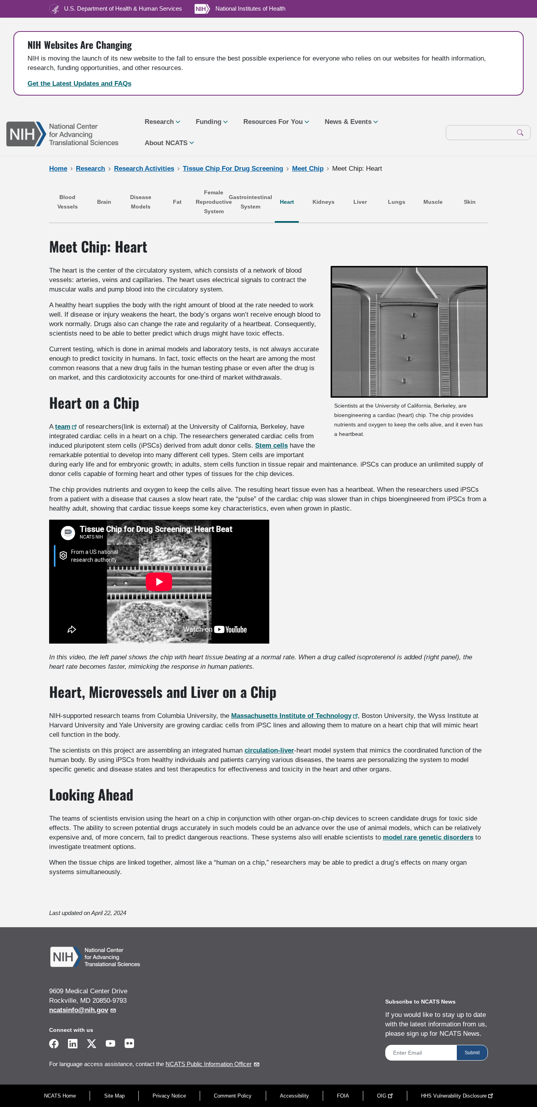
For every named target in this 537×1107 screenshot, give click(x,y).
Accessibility (294, 1096)
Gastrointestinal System (250, 202)
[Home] (62, 132)
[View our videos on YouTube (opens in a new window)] (110, 1045)
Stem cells (271, 445)
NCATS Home (60, 1096)
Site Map (114, 1096)
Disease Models (140, 202)
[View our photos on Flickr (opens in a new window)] (129, 1043)
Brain (104, 202)
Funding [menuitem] (205, 125)
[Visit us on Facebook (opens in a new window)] (54, 1045)
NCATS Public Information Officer (209, 1064)
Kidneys (324, 202)
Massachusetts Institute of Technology (291, 716)
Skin (470, 202)
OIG (381, 1096)
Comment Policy (233, 1096)
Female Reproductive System (214, 201)
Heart (287, 202)
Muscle (433, 202)
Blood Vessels (67, 202)
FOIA (343, 1096)
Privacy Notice (169, 1096)
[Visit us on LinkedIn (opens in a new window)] (72, 1045)
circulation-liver (269, 750)
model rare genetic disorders (428, 837)
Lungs (396, 202)
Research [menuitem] (156, 125)
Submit (472, 1052)
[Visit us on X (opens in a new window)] (91, 1045)
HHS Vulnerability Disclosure (454, 1096)
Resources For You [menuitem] (270, 125)
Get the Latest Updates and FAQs (79, 83)
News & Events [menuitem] (344, 125)
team (62, 426)
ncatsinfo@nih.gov (78, 1010)
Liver (360, 202)
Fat (177, 202)
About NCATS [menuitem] (163, 146)
